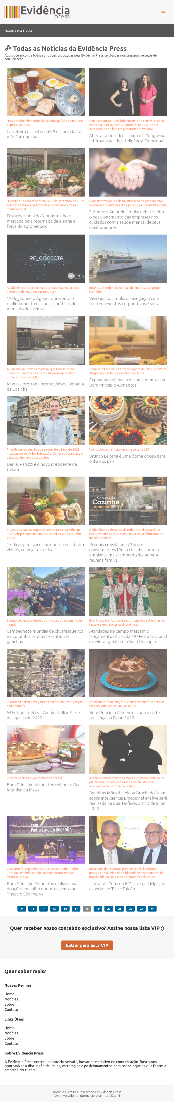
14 (43, 908)
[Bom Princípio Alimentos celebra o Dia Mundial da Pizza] (46, 749)
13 (32, 908)
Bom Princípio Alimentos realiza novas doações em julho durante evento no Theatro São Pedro (43, 888)
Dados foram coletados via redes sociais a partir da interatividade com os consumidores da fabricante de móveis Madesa (126, 534)
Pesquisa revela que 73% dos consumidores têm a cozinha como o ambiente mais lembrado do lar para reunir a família (124, 552)
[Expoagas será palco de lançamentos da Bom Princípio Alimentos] (128, 340)
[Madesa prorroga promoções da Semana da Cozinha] (46, 340)
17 (76, 908)
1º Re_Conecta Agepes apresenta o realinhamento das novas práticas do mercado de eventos (42, 303)
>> (152, 908)
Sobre (9, 1004)
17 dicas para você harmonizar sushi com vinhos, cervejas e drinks (45, 547)
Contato (11, 1009)
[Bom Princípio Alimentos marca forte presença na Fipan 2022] (128, 672)
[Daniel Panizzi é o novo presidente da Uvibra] (46, 420)
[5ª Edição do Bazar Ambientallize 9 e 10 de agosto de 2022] (46, 672)
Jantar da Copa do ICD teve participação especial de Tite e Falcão (127, 886)
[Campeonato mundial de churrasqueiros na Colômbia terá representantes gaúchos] (46, 591)
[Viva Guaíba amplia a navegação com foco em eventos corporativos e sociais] (128, 258)
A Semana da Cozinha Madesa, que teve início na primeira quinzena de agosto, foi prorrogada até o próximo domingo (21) (41, 373)
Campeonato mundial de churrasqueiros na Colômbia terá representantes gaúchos (45, 636)
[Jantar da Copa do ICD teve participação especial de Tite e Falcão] (128, 839)
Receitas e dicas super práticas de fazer (34, 778)
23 (141, 908)
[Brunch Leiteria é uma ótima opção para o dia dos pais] (128, 420)
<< (21, 908)
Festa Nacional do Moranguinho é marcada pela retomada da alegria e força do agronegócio (41, 221)
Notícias (11, 999)
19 (97, 908)
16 (65, 908)
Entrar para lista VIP (87, 945)
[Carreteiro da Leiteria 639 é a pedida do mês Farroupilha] (46, 91)
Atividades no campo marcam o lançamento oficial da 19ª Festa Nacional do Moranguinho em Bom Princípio (128, 636)
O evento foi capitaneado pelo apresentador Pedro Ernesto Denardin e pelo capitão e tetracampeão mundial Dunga (42, 873)
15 (54, 908)
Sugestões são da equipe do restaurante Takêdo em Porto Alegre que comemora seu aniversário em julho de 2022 (44, 534)
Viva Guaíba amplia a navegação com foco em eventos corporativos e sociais (125, 301)
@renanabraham (91, 1095)
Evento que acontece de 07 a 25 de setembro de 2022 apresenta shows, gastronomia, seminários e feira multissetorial (45, 205)
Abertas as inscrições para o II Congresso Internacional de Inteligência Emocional (127, 138)
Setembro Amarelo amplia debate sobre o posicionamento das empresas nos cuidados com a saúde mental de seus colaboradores (127, 219)
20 (108, 908)
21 (119, 908)
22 (130, 908)
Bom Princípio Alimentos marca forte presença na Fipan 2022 (124, 715)
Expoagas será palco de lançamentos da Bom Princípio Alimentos (127, 382)
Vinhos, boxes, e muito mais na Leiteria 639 (119, 449)
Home (9, 31)
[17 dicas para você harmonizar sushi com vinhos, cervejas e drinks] (46, 500)
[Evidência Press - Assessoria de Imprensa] (37, 12)
